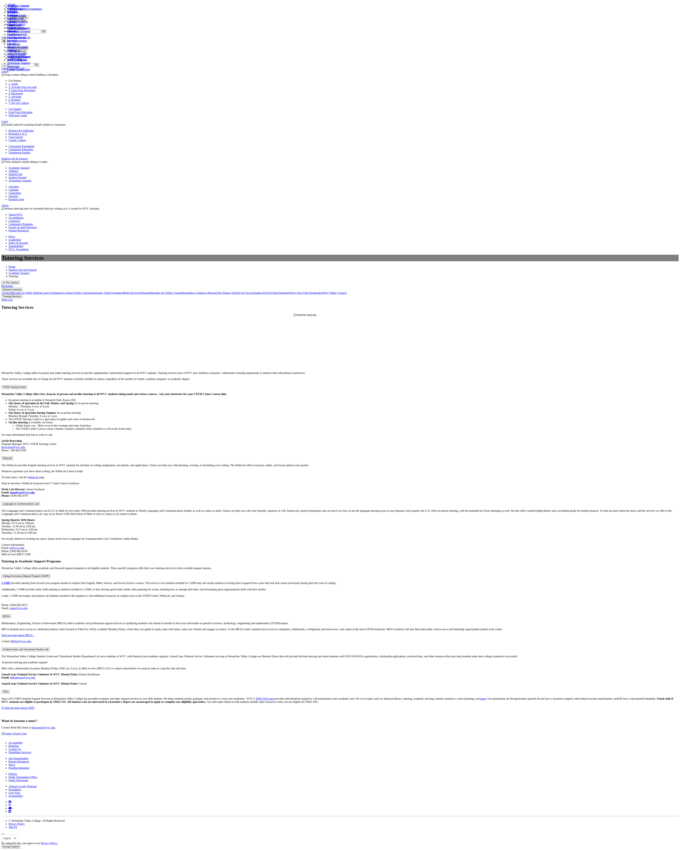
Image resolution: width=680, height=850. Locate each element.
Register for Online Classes (166, 292)
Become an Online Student (27, 292)
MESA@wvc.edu (21, 641)
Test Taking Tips (226, 292)
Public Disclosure (18, 780)
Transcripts (13, 66)
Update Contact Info (18, 69)
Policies (12, 773)
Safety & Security (17, 53)
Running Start (16, 199)
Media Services (131, 292)
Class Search (14, 24)
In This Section (10, 282)
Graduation (14, 192)
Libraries (13, 196)
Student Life (15, 174)
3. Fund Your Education (21, 90)
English (7, 838)
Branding (13, 745)
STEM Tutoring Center (14, 387)
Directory (12, 31)
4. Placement (15, 93)
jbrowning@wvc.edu (13, 447)
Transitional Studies (19, 152)
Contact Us (14, 749)
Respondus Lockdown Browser (199, 292)
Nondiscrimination (18, 767)
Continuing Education (20, 149)
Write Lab (7, 299)
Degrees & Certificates (21, 130)
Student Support (17, 177)
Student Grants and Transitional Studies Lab (25, 649)
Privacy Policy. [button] (49, 843)
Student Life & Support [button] (14, 158)
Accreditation (16, 217)
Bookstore (13, 12)
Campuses (14, 220)
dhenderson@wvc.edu (22, 677)
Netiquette (145, 292)
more (483, 698)
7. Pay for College (18, 103)
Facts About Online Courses (75, 292)
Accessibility (15, 742)
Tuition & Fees (262, 292)
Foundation (14, 789)
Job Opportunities (17, 40)
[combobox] (9, 838)
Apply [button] (4, 71)
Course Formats (50, 292)
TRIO (5, 691)
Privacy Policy (16, 823)
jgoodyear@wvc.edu (22, 492)
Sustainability (16, 246)
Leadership (14, 239)
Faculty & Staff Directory (22, 227)
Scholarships (15, 795)
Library (11, 44)
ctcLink (11, 28)
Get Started (14, 109)
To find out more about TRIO (18, 707)
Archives (6, 292)
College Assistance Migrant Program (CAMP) (26, 576)
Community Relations (20, 224)
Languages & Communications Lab (21, 503)
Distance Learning (12, 289)
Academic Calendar (18, 5)
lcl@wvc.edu (16, 547)
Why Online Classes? (335, 292)
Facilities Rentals (16, 37)
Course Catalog (17, 140)
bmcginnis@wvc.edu (43, 727)
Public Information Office (22, 777)
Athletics (12, 8)
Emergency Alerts (17, 34)
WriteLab (7, 458)
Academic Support (18, 167)
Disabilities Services (19, 752)
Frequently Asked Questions (107, 292)
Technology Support (18, 63)
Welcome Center (17, 115)
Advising (13, 186)
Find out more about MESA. (18, 635)
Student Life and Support (22, 269)
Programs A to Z (17, 133)
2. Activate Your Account (22, 87)
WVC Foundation (17, 59)
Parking (11, 50)
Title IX (12, 827)
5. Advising (14, 96)
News (11, 236)
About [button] (4, 205)
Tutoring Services (12, 296)
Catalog (11, 21)
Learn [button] (4, 121)
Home (11, 266)
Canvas (11, 18)
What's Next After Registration (305, 292)
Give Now (14, 792)
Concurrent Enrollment (21, 146)
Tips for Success (245, 292)
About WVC (15, 214)
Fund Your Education (20, 112)
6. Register (14, 99)
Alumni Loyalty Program (22, 786)
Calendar (12, 15)
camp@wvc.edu (18, 608)
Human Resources (18, 230)
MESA (6, 616)
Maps (10, 47)
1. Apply (13, 83)
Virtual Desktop (279, 292)
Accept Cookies (11, 846)
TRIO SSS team (265, 698)
